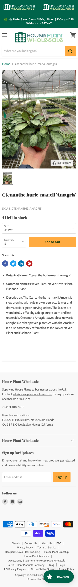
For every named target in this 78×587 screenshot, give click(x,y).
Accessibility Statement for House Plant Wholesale (36, 560)
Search (16, 543)
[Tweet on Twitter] (13, 263)
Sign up (61, 477)
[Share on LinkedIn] (21, 263)
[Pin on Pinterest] (29, 263)
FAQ (58, 543)
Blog (51, 564)
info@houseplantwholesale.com (32, 394)
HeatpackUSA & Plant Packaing (22, 551)
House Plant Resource (36, 556)
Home (6, 64)
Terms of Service (46, 547)
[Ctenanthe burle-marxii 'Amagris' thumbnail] (7, 177)
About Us (46, 543)
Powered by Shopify (39, 579)
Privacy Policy (25, 547)
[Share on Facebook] (5, 263)
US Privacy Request (15, 569)
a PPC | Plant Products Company (27, 564)
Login (62, 564)
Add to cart (52, 242)
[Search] (70, 51)
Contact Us (31, 543)
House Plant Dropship (56, 551)
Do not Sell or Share (42, 569)
